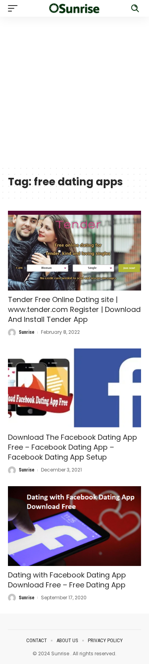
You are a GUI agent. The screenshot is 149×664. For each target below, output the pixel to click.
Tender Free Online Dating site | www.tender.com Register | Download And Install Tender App (74, 309)
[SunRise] (74, 8)
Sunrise (27, 332)
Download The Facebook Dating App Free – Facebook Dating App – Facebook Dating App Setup (72, 447)
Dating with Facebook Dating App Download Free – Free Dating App (67, 580)
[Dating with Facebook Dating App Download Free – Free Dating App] (74, 526)
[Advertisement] (74, 91)
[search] (135, 8)
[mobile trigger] (14, 8)
